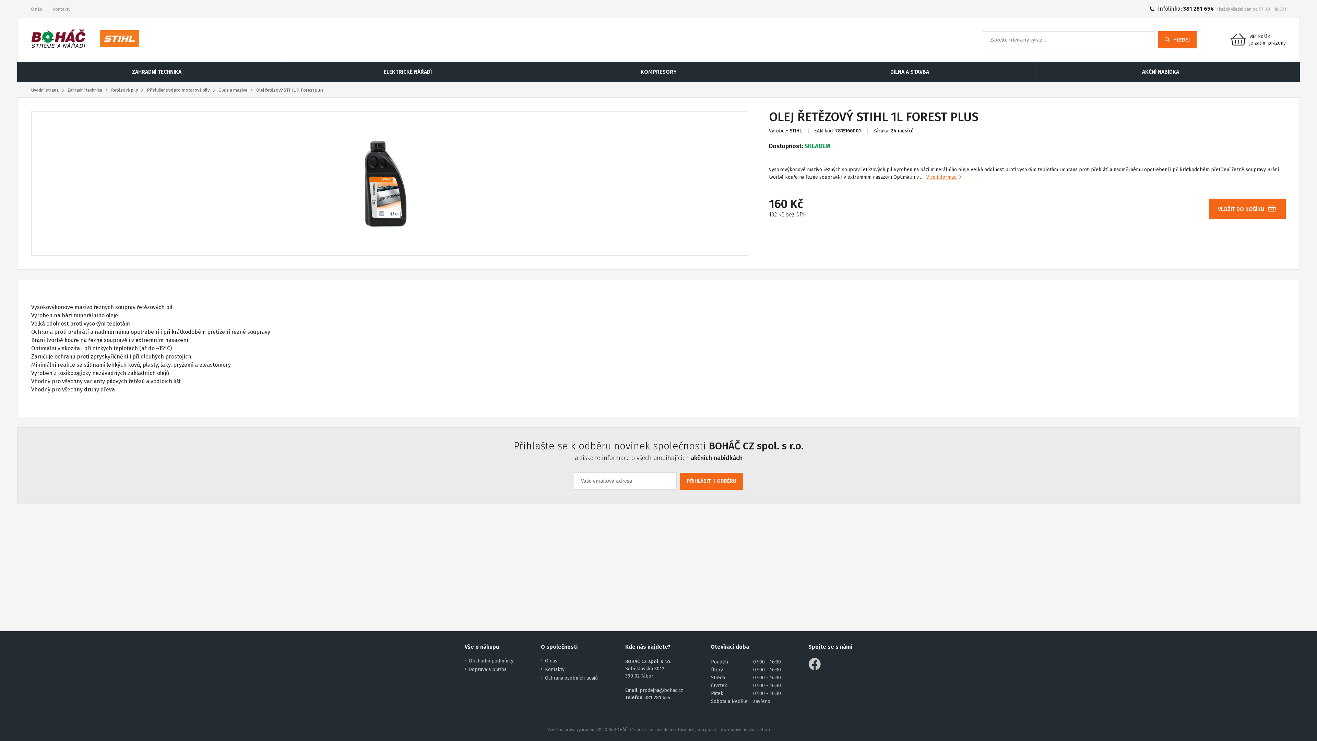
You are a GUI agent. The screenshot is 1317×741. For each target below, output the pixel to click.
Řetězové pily (124, 90)
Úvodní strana (45, 90)
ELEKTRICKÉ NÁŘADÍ (408, 72)
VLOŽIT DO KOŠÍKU (1241, 209)
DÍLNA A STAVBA (909, 72)
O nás (36, 9)
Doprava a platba (488, 669)
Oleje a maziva (232, 90)
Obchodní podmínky (491, 661)
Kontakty (61, 9)
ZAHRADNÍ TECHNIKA (156, 72)
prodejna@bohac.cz (661, 690)
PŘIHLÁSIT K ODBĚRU (711, 481)
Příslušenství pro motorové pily (178, 90)
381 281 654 (1198, 8)
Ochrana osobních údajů (571, 678)
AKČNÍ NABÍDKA (1160, 72)
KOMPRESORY (659, 72)
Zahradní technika (85, 90)
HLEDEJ (1181, 40)
